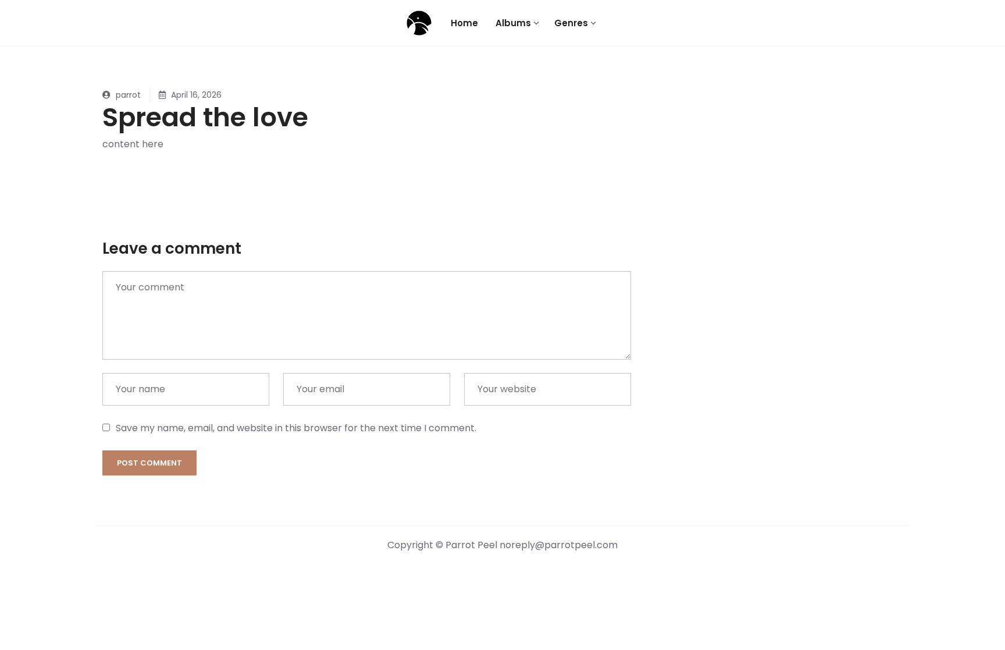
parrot (127, 95)
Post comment (149, 462)
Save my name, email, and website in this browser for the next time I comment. (296, 428)
